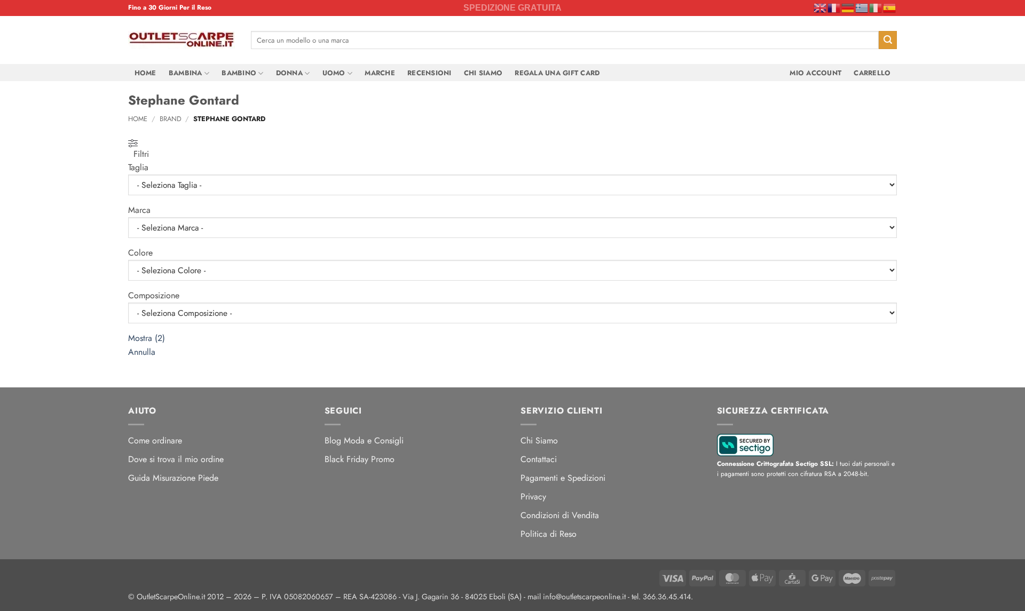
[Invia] (888, 40)
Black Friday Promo (360, 459)
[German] (848, 7)
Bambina (185, 73)
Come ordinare (155, 440)
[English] (820, 7)
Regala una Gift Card (557, 73)
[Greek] (862, 7)
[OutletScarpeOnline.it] (181, 40)
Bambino (239, 73)
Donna (289, 73)
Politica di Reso (549, 534)
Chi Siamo (483, 73)
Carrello (872, 73)
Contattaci (539, 459)
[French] (834, 7)
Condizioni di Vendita (560, 515)
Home (145, 73)
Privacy (533, 496)
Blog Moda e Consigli (364, 440)
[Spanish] (890, 7)
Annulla (141, 352)
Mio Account (815, 73)
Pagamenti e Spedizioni (563, 478)
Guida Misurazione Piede (173, 478)
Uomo (333, 73)
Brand (171, 119)
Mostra (146, 338)
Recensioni (429, 73)
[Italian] (876, 7)
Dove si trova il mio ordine (176, 459)
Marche (380, 73)
